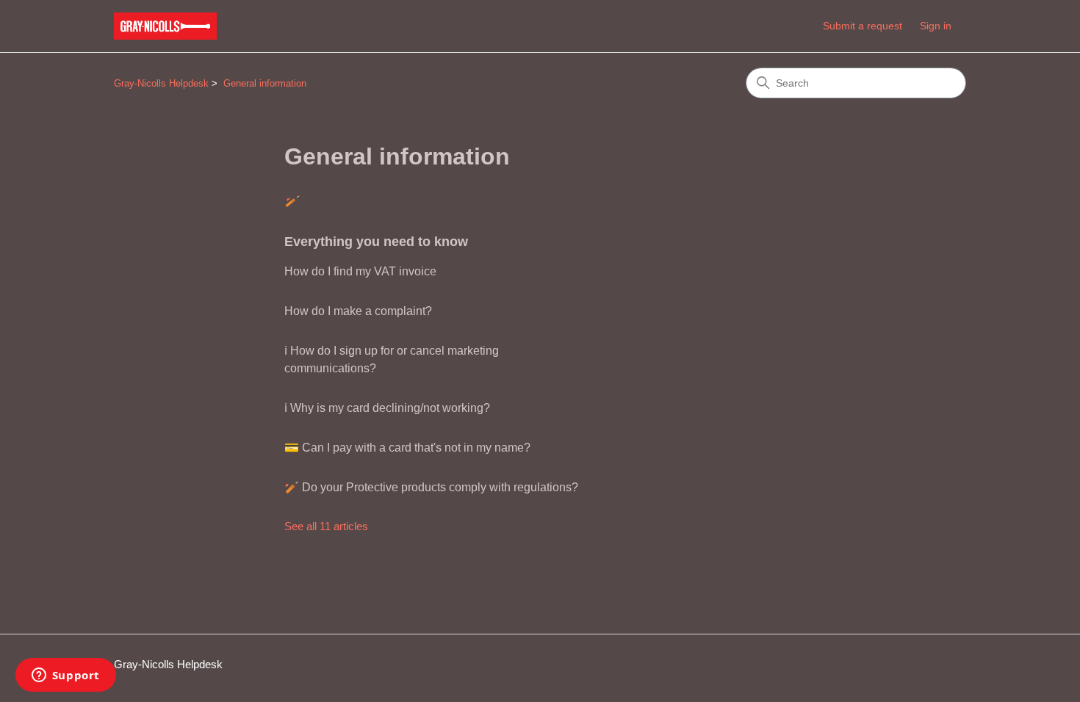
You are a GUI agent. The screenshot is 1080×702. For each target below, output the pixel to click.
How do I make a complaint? (358, 311)
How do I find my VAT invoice (360, 271)
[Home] (165, 26)
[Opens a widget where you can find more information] (65, 676)
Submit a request (862, 26)
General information (264, 83)
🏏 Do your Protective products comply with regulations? (431, 487)
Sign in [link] (935, 26)
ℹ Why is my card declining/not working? (387, 408)
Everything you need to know (376, 241)
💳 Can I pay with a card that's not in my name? (407, 447)
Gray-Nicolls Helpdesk (161, 83)
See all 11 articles (326, 526)
